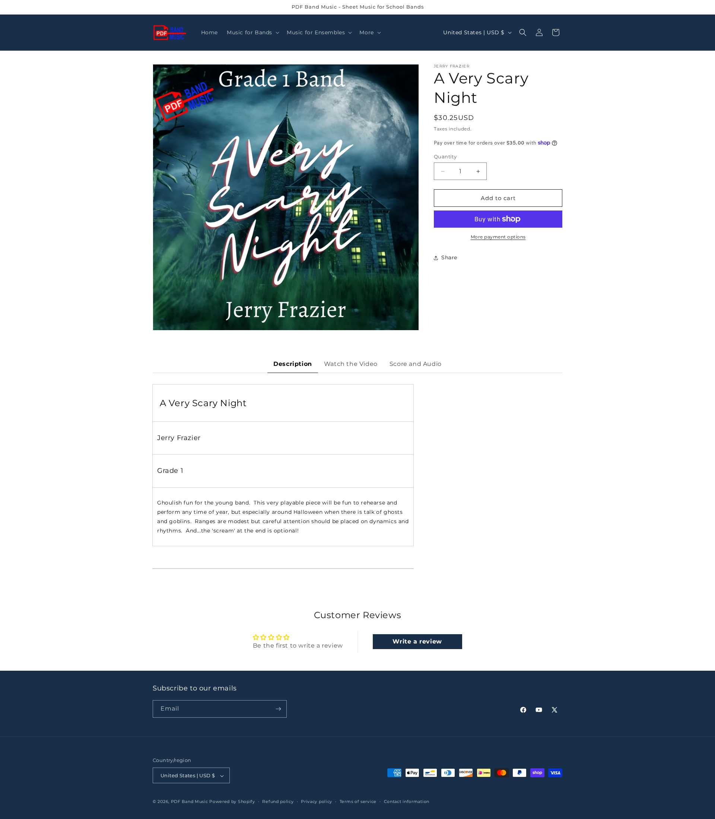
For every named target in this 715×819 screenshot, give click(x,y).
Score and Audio (416, 363)
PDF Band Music (189, 801)
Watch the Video (351, 363)
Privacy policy (316, 801)
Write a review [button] (417, 641)
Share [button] (449, 257)
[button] (252, 32)
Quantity (445, 156)
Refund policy (277, 801)
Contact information (406, 801)
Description (292, 363)
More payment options (498, 237)
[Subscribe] (278, 709)
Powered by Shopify (232, 801)
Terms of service (358, 801)
